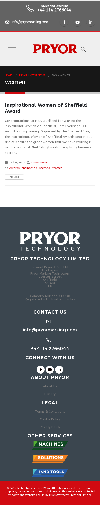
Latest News (39, 162)
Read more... (14, 177)
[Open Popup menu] (12, 48)
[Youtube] (77, 22)
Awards (14, 168)
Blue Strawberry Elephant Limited (70, 495)
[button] (83, 49)
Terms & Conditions (50, 411)
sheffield (44, 168)
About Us (50, 386)
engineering (29, 168)
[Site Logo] (51, 49)
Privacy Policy (50, 427)
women (57, 168)
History (50, 394)
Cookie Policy (50, 419)
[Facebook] (64, 22)
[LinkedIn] (90, 22)
